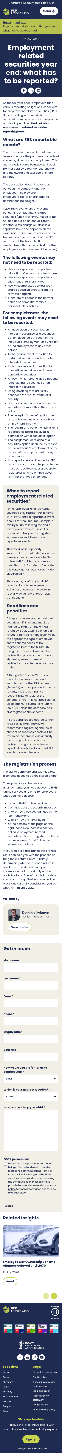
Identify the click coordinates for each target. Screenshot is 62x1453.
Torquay (7, 1406)
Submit (9, 1206)
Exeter (6, 1377)
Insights (20, 22)
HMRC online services (33, 803)
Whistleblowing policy (44, 1409)
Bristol (6, 1372)
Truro (6, 1411)
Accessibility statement (45, 1372)
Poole (6, 1386)
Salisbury (7, 1391)
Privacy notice (40, 1404)
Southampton (10, 1396)
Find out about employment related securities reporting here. (27, 127)
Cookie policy (40, 1377)
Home (7, 22)
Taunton (7, 1401)
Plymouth (8, 1382)
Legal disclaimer (41, 1390)
